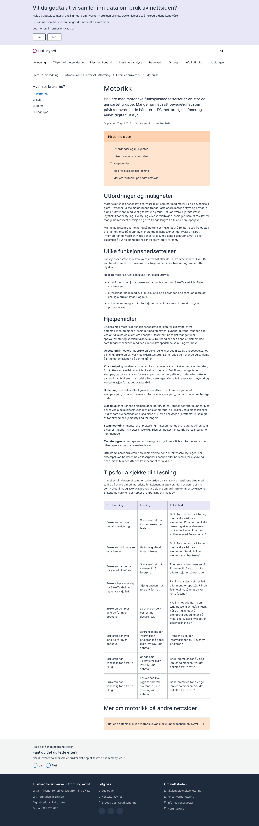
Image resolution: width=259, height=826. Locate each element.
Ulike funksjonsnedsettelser (131, 156)
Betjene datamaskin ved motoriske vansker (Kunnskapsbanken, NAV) (153, 723)
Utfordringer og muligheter (130, 149)
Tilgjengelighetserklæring (69, 62)
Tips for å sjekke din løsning (131, 170)
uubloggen (217, 62)
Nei (54, 37)
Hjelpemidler (121, 163)
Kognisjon (42, 112)
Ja (39, 37)
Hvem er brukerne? (128, 75)
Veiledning (51, 75)
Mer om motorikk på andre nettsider (136, 178)
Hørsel (40, 105)
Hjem (36, 75)
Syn (38, 99)
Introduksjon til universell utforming (87, 75)
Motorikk (152, 75)
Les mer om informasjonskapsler (53, 28)
